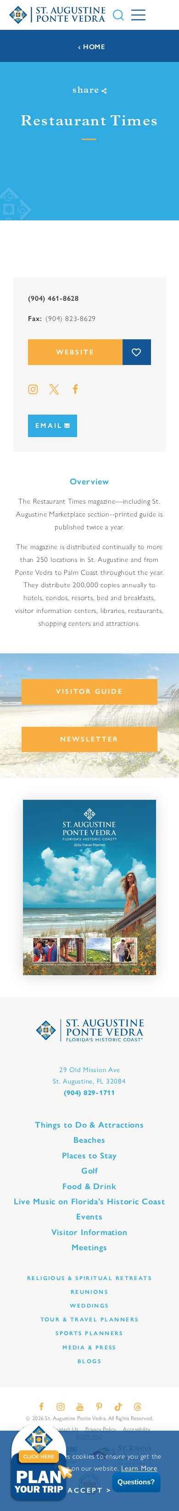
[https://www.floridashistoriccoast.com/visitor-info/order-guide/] (89, 887)
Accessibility (136, 1429)
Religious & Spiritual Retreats (89, 1278)
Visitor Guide (89, 691)
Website (75, 352)
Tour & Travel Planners (89, 1319)
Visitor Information (89, 1232)
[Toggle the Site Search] (118, 15)
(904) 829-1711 (89, 1093)
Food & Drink (89, 1186)
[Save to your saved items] (137, 352)
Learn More (139, 1468)
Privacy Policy (100, 1429)
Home (94, 47)
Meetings (89, 1247)
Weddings (89, 1305)
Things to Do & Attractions (89, 1125)
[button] (130, 1482)
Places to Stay (89, 1156)
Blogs (89, 1361)
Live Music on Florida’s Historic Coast (89, 1201)
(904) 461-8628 (53, 298)
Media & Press (89, 1347)
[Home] (57, 15)
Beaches (89, 1140)
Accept (85, 1490)
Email (48, 425)
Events (89, 1217)
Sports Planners (89, 1333)
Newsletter (89, 739)
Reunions (90, 1291)
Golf (89, 1171)
